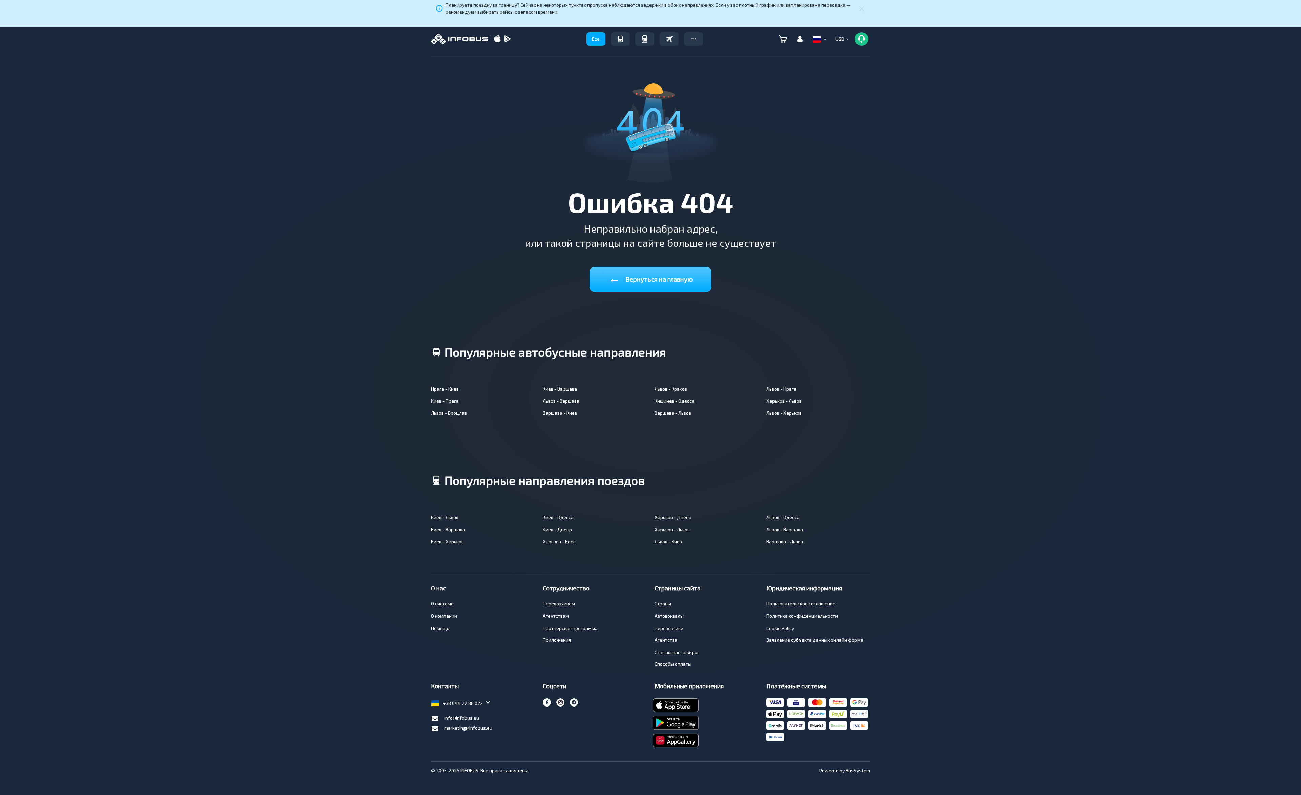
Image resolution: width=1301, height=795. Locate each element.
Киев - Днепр (557, 529)
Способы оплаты (673, 664)
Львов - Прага (781, 389)
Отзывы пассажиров (677, 652)
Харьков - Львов (784, 401)
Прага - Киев (445, 389)
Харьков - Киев (559, 541)
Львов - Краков (671, 389)
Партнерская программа (570, 628)
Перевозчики (669, 628)
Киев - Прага (445, 401)
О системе (442, 604)
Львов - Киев (668, 541)
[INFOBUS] (459, 39)
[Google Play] (507, 39)
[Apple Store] (497, 39)
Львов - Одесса (783, 517)
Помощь (440, 628)
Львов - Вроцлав (449, 413)
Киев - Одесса (558, 517)
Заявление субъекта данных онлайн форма (814, 640)
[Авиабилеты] (669, 39)
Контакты (445, 686)
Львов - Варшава (561, 401)
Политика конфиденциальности (802, 616)
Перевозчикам (559, 604)
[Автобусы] (620, 39)
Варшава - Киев (560, 413)
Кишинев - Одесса (675, 401)
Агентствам (556, 616)
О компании (444, 616)
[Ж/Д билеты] (644, 39)
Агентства (666, 640)
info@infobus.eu (461, 718)
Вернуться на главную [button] (650, 278)
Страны (663, 604)
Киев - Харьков (447, 541)
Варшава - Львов (673, 413)
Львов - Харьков (784, 413)
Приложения (557, 640)
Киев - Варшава (560, 389)
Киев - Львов (444, 517)
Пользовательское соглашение (800, 604)
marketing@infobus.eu (468, 728)
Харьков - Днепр (673, 517)
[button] (693, 39)
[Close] (861, 8)
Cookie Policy (780, 628)
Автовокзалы (669, 616)
